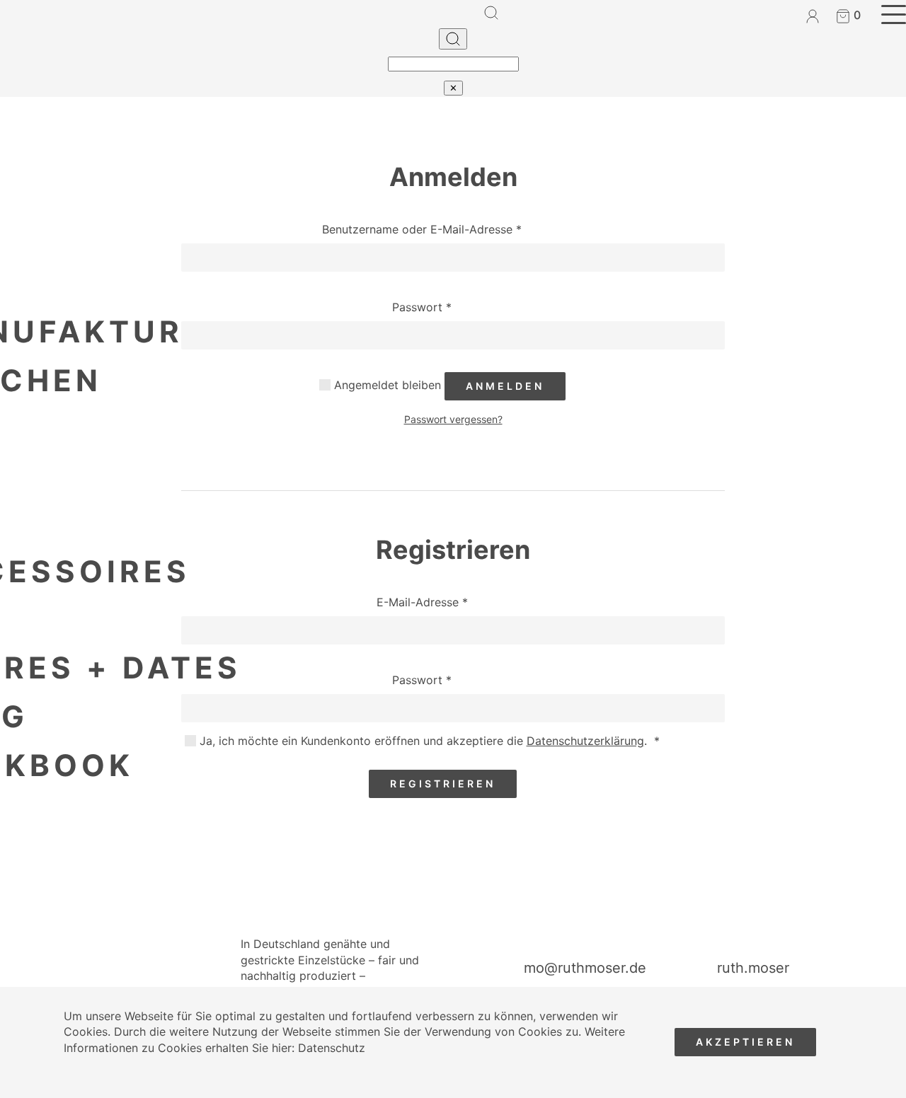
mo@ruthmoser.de (585, 967)
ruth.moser (753, 967)
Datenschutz (331, 1048)
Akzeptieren (745, 1042)
